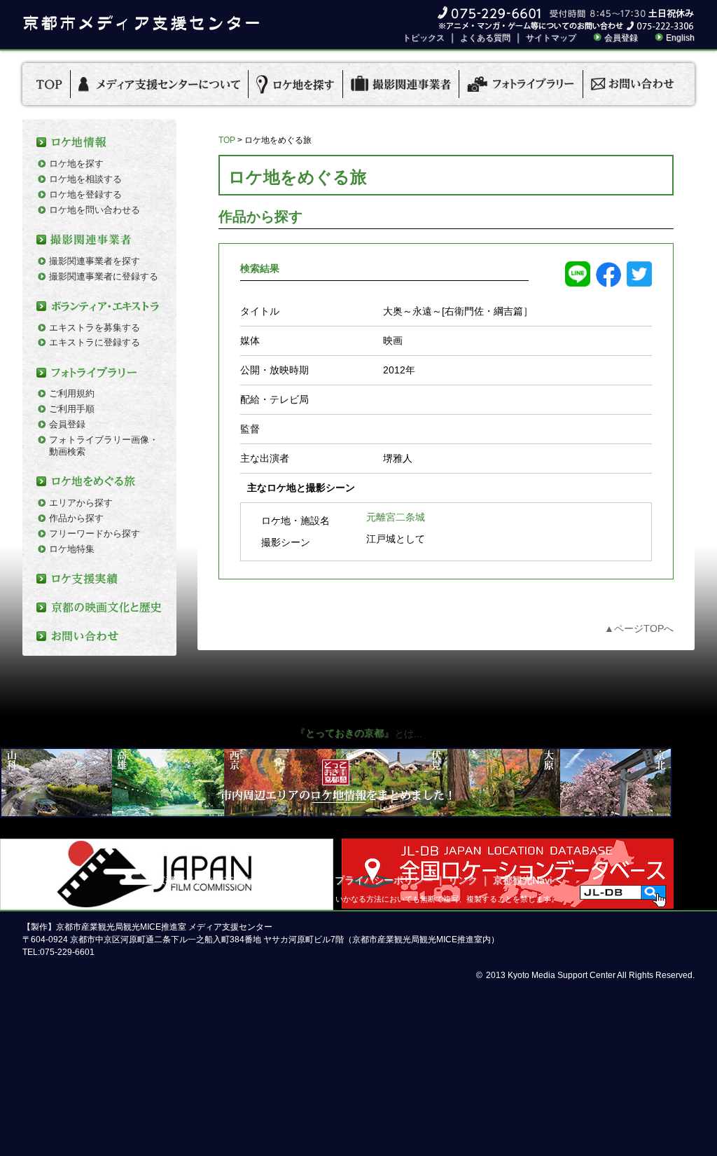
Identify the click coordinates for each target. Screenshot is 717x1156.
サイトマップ (551, 38)
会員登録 (621, 38)
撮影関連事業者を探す (94, 261)
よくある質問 (485, 38)
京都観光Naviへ (527, 880)
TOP (226, 140)
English (680, 38)
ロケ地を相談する (85, 179)
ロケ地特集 (72, 549)
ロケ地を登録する (85, 194)
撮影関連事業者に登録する (103, 276)
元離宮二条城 (395, 517)
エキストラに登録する (94, 342)
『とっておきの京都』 (344, 732)
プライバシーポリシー (384, 880)
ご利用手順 (72, 409)
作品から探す (76, 518)
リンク (463, 880)
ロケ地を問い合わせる (94, 210)
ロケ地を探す (76, 163)
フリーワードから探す (94, 533)
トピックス (424, 38)
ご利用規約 (72, 393)
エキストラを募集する (94, 327)
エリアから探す (81, 502)
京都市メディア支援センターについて (238, 880)
